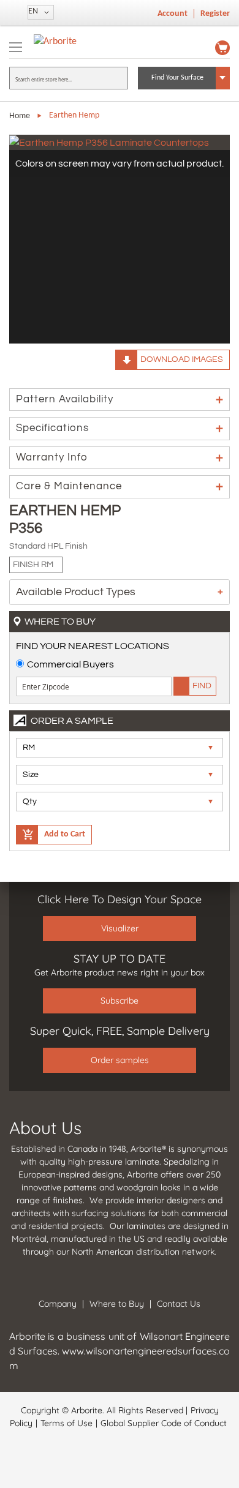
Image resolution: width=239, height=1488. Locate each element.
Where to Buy (116, 1303)
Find (201, 686)
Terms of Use (66, 1423)
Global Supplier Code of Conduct (164, 1423)
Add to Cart (64, 834)
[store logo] (55, 41)
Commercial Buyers (70, 664)
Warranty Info (52, 457)
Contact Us (178, 1303)
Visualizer (119, 928)
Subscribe (119, 1000)
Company (58, 1303)
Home (19, 116)
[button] (41, 12)
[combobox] (68, 78)
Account (172, 13)
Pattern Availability (64, 399)
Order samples (120, 1059)
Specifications (52, 428)
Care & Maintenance (69, 486)
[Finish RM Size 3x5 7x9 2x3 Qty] (119, 778)
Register (215, 13)
